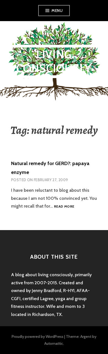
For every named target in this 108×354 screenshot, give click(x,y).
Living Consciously (54, 61)
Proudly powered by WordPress (37, 336)
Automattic (53, 343)
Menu (57, 10)
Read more (64, 206)
